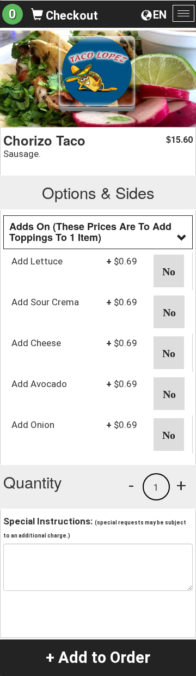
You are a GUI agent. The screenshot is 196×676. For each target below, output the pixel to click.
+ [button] (181, 485)
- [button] (131, 485)
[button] (169, 271)
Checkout (70, 15)
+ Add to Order (98, 657)
